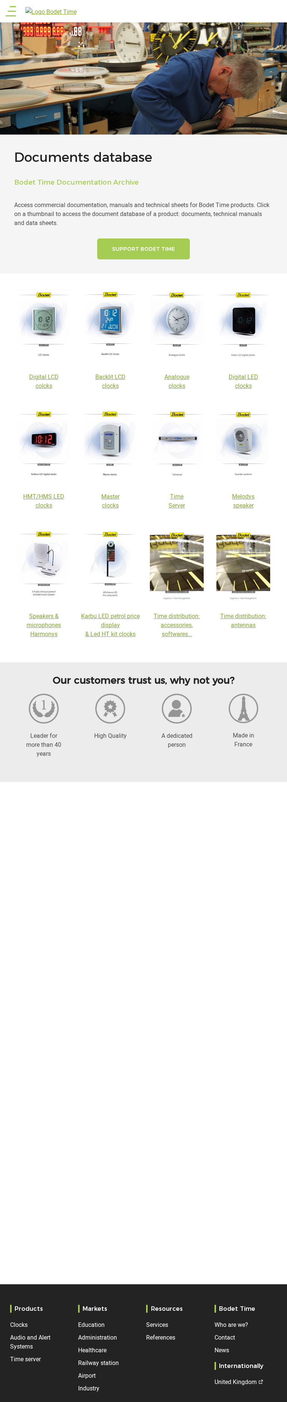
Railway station (98, 1363)
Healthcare (92, 1350)
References (160, 1337)
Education (91, 1325)
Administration (97, 1337)
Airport (87, 1375)
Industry (88, 1388)
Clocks (19, 1325)
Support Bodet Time (143, 249)
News (222, 1350)
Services (157, 1325)
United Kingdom (236, 1382)
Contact (225, 1337)
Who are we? (231, 1325)
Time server (25, 1359)
